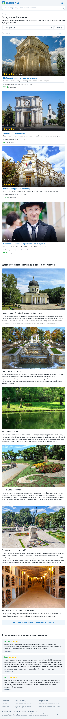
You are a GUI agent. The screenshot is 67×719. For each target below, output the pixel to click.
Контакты (5, 707)
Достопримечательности (23, 704)
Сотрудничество (43, 701)
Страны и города (20, 701)
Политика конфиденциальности (49, 707)
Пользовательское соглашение (48, 704)
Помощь (5, 704)
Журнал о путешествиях (23, 707)
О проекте (5, 701)
